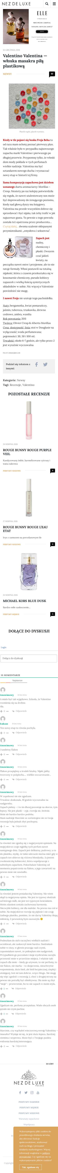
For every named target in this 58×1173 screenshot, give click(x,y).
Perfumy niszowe (12, 471)
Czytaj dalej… (10, 226)
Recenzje (15, 385)
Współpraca (29, 1124)
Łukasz (4, 723)
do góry (50, 1064)
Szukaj (47, 4)
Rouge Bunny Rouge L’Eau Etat (25, 529)
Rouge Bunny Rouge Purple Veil (27, 452)
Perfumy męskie (11, 614)
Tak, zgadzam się (30, 1167)
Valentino (28, 385)
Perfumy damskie (29, 1102)
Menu (54, 4)
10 (52, 73)
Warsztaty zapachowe (29, 1118)
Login (3, 647)
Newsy (7, 73)
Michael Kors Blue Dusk (24, 601)
